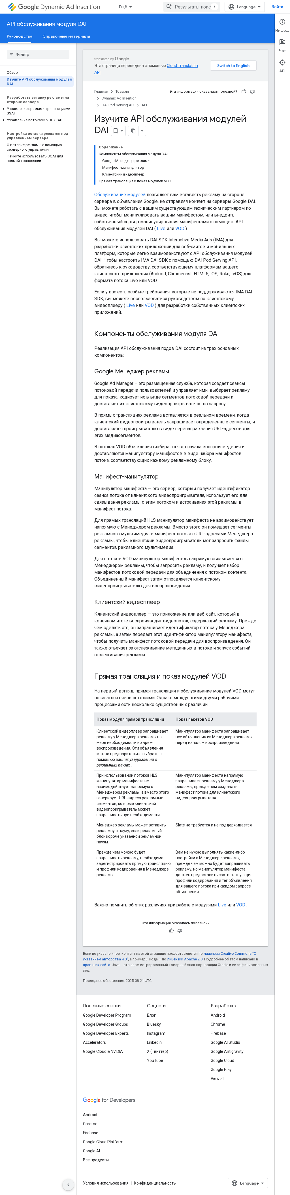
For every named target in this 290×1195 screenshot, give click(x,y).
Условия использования (106, 1183)
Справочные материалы (66, 36)
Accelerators (94, 1042)
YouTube (155, 1060)
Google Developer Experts (106, 1033)
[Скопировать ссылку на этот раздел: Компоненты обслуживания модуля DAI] (224, 334)
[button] (37, 111)
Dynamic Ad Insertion (70, 7)
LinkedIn (154, 1042)
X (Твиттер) (157, 1051)
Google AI (91, 1151)
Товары (122, 91)
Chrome (218, 1024)
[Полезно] (244, 91)
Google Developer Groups (105, 1024)
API (144, 105)
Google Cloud (222, 1060)
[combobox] (191, 7)
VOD (179, 228)
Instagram (156, 1033)
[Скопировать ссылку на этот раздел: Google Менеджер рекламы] (174, 372)
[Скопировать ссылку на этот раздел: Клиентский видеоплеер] (165, 602)
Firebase (218, 1033)
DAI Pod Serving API (118, 105)
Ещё (123, 6)
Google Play (221, 1069)
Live (161, 228)
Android (218, 1015)
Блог (151, 1015)
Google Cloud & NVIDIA (103, 1051)
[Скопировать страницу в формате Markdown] (133, 131)
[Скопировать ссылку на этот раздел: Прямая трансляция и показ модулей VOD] (232, 677)
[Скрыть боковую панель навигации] (68, 1184)
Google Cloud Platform (103, 1142)
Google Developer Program (107, 1015)
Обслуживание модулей (120, 194)
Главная (101, 91)
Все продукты (96, 1160)
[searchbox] (38, 54)
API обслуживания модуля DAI (46, 24)
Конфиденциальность (155, 1183)
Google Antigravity (227, 1051)
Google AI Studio (225, 1042)
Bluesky (154, 1024)
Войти (277, 7)
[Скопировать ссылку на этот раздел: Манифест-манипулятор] (164, 477)
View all (217, 1078)
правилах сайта (96, 965)
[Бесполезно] (252, 91)
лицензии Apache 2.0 (184, 959)
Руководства (19, 36)
